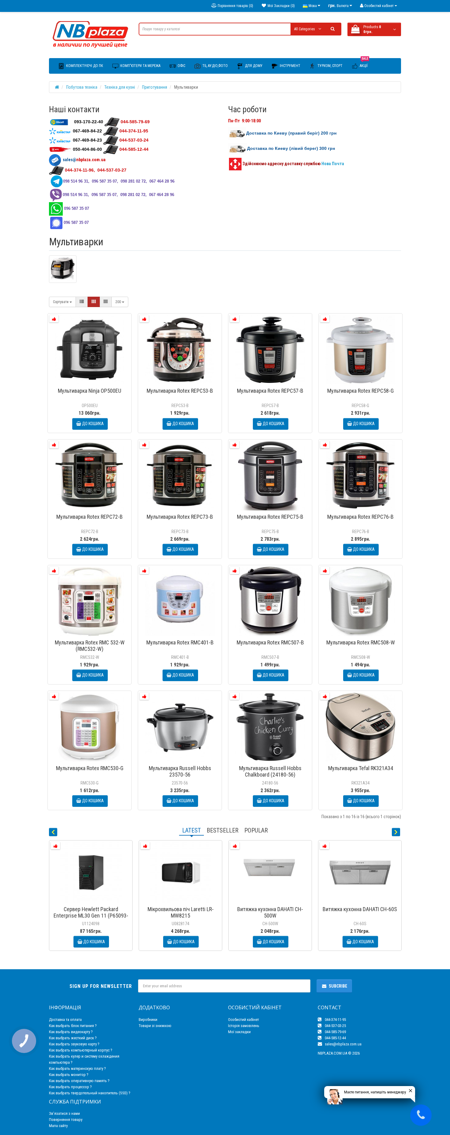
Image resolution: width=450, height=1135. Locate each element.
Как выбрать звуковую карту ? (74, 1044)
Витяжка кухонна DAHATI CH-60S (360, 909)
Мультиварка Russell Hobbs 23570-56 (180, 771)
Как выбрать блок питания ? (73, 1025)
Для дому (253, 66)
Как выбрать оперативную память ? (79, 1080)
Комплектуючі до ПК (84, 66)
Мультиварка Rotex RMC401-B (180, 642)
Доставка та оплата (65, 1019)
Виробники (148, 1019)
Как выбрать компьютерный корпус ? (80, 1050)
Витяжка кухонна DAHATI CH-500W (270, 912)
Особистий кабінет (243, 1019)
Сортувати (61, 302)
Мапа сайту (58, 1125)
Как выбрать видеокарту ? (71, 1031)
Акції (364, 63)
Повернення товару (65, 1119)
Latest (191, 830)
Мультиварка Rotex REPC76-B (360, 517)
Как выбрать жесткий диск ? (73, 1038)
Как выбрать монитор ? (68, 1074)
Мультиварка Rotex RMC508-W (360, 642)
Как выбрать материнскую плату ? (77, 1068)
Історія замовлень (243, 1025)
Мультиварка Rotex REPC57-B (270, 391)
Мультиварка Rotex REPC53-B (180, 391)
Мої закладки (239, 1031)
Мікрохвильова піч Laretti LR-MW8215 (181, 912)
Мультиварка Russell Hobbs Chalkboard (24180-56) (270, 771)
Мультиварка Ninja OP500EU (89, 391)
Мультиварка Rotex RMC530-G (89, 768)
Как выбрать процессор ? (70, 1087)
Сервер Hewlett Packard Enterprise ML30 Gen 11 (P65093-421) (91, 915)
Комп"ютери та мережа (139, 66)
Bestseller (222, 830)
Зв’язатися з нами (64, 1113)
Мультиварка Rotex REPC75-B (270, 517)
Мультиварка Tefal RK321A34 (360, 768)
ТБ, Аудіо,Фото (214, 66)
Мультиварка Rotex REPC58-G (360, 391)
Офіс (181, 66)
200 (118, 302)
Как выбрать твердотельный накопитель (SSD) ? (89, 1093)
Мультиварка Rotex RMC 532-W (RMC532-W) (90, 645)
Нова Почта (333, 163)
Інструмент (289, 66)
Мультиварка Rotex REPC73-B (180, 517)
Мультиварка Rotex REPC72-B (89, 517)
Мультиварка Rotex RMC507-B (270, 642)
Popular (256, 830)
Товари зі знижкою (155, 1025)
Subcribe (338, 986)
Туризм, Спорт (330, 66)
